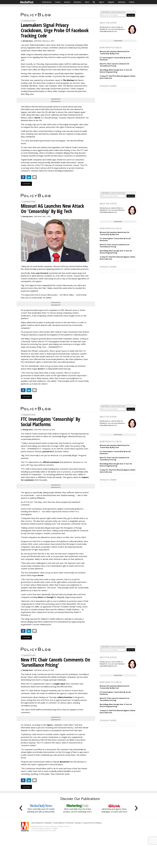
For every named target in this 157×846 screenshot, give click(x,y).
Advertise (121, 2)
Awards (67, 2)
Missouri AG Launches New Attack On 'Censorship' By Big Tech (114, 52)
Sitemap (78, 823)
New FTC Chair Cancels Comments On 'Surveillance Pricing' (114, 65)
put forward (42, 273)
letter (37, 117)
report (49, 725)
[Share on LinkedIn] (28, 177)
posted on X (48, 451)
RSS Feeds (69, 823)
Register (111, 2)
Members (77, 2)
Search (94, 2)
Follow (131, 2)
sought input (59, 683)
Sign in (101, 2)
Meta (40, 597)
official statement (51, 462)
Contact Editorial (59, 823)
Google (50, 597)
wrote (40, 368)
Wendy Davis (28, 41)
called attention (64, 697)
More (87, 2)
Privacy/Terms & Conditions (92, 823)
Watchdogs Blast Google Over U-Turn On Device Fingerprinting (116, 71)
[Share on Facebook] (23, 177)
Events (57, 2)
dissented (64, 761)
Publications (47, 2)
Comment (26, 184)
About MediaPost (37, 823)
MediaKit (48, 823)
